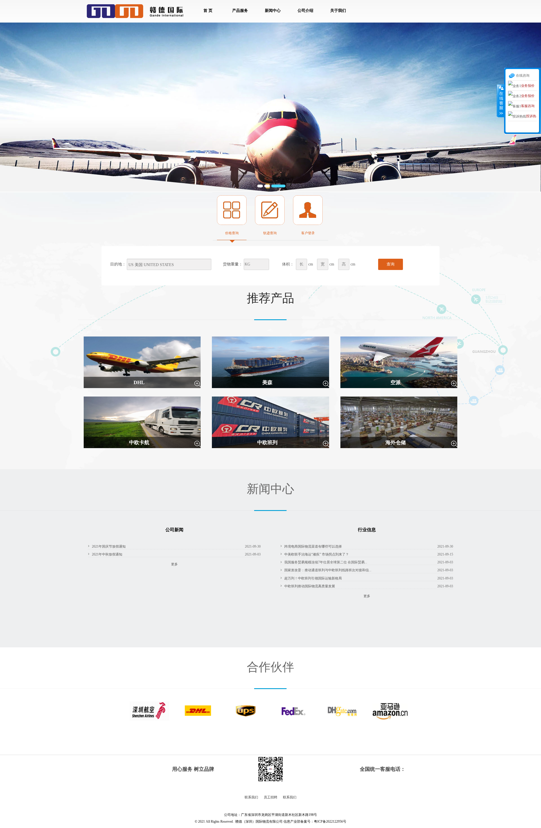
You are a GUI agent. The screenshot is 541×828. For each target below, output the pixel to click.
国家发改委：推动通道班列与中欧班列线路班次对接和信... (327, 570)
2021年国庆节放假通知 (109, 546)
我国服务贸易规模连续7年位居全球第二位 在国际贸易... (325, 562)
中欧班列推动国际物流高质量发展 (309, 586)
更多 (174, 564)
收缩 (501, 100)
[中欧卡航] (142, 422)
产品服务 (240, 10)
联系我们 (251, 797)
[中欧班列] (270, 422)
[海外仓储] (398, 422)
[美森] (270, 362)
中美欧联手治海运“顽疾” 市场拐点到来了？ (316, 554)
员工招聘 (270, 797)
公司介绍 (305, 10)
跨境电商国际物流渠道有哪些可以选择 (313, 546)
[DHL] (142, 362)
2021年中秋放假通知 (107, 554)
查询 (390, 264)
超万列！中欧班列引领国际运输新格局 (313, 578)
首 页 (207, 10)
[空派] (398, 362)
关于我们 (338, 10)
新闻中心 (273, 10)
